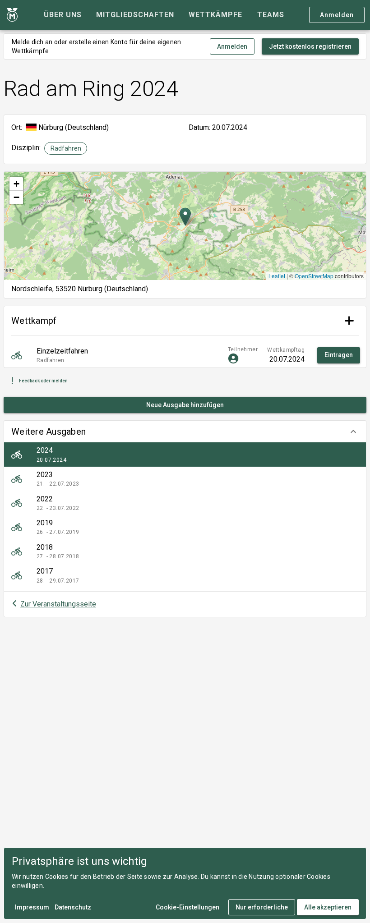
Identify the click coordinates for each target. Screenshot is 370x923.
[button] (185, 431)
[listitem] (185, 454)
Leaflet (276, 276)
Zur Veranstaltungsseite (58, 604)
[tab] (63, 15)
